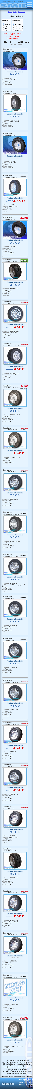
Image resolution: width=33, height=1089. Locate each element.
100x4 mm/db (19, 26)
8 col (6, 26)
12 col (6, 30)
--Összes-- (7, 24)
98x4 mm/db (18, 30)
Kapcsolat (8, 1083)
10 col (6, 28)
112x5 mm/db (19, 28)
